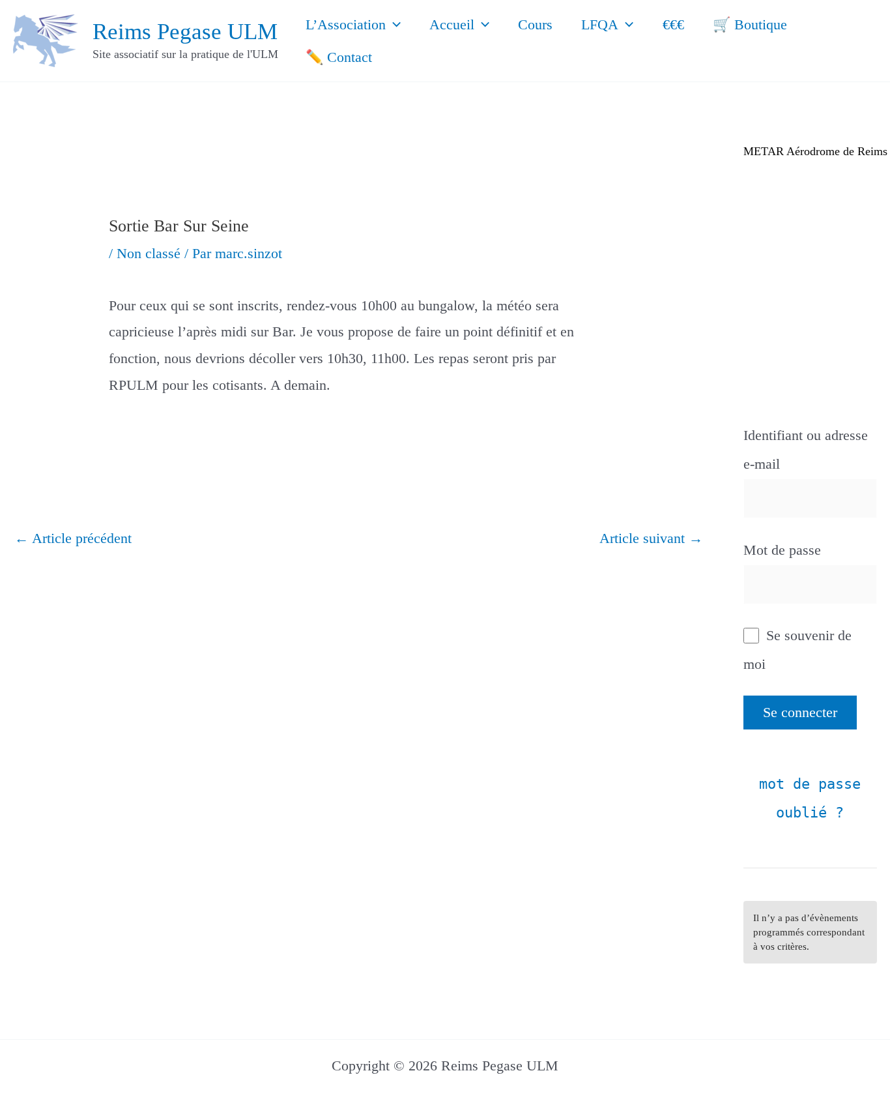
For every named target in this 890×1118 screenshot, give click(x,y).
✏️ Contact (339, 57)
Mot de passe (782, 550)
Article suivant (651, 538)
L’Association (346, 24)
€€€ (673, 24)
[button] (393, 24)
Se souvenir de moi (797, 649)
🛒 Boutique (750, 24)
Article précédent (73, 538)
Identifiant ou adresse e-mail (805, 449)
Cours (535, 24)
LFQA (599, 24)
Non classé (148, 253)
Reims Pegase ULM (185, 31)
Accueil (451, 24)
